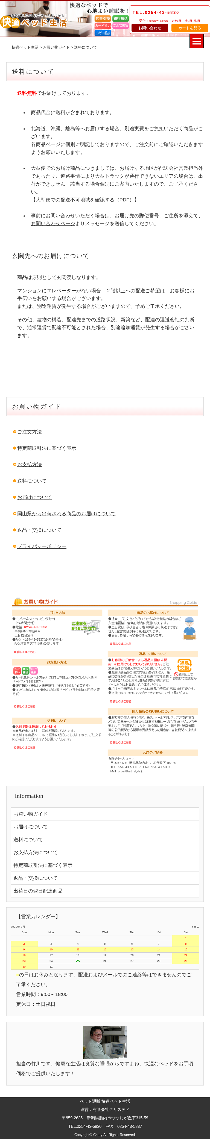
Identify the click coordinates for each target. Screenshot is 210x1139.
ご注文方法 (29, 432)
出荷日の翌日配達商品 (38, 891)
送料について (32, 481)
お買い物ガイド (56, 47)
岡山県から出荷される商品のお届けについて (66, 513)
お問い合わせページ (53, 223)
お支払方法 (29, 464)
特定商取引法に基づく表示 (46, 448)
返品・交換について (39, 530)
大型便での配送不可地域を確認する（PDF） (85, 200)
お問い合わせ (149, 28)
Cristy (98, 1135)
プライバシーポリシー (41, 546)
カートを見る (189, 28)
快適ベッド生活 (25, 47)
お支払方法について (35, 852)
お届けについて (34, 497)
